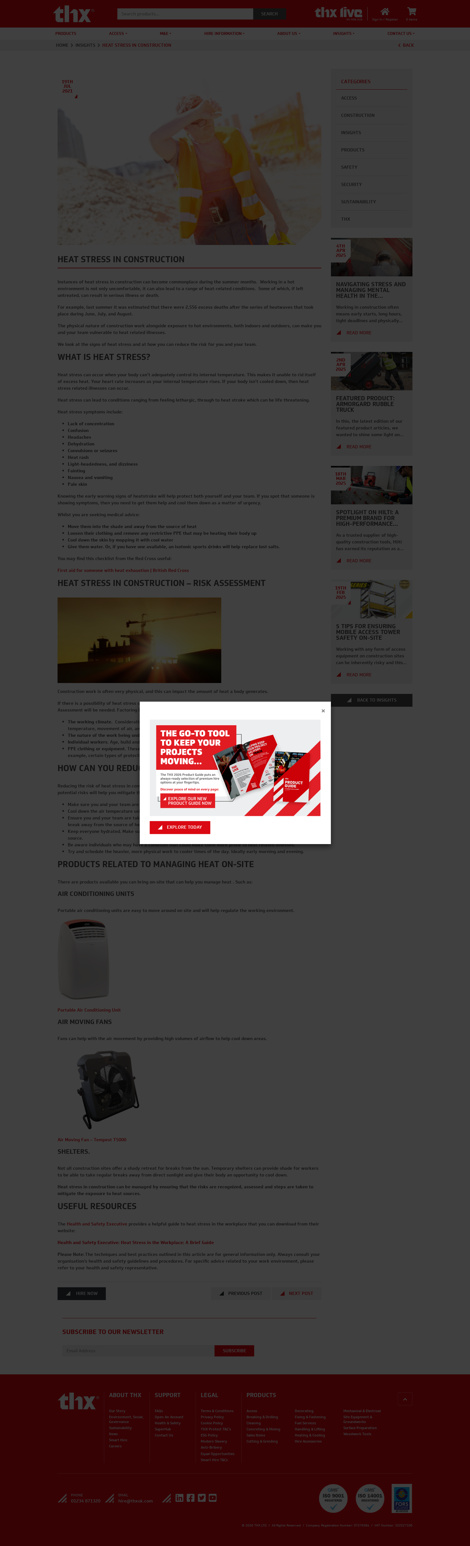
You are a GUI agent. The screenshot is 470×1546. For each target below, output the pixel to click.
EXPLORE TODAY (184, 827)
